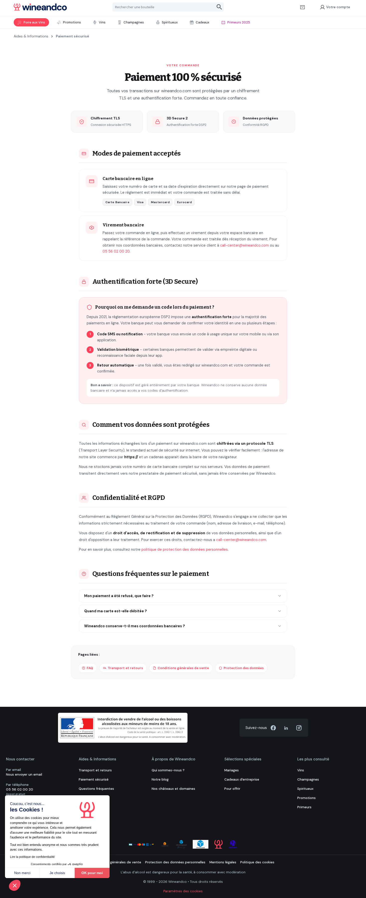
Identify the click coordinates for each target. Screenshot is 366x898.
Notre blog (160, 779)
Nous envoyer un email (24, 774)
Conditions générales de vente (183, 668)
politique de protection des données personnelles (184, 549)
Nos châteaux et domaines (173, 789)
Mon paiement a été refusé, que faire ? (119, 596)
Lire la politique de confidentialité (32, 857)
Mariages (231, 770)
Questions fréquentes (96, 789)
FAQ (90, 668)
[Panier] (302, 7)
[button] (15, 885)
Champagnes (308, 779)
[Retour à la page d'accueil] (40, 6)
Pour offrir (232, 789)
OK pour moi (92, 873)
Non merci (22, 873)
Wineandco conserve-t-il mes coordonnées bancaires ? (134, 626)
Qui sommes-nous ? (168, 770)
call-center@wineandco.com (244, 245)
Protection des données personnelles (175, 862)
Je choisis (57, 873)
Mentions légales (222, 862)
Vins (300, 770)
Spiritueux (305, 789)
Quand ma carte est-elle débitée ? (115, 611)
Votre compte (338, 7)
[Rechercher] (219, 6)
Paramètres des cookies (183, 891)
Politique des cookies (257, 862)
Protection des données (244, 668)
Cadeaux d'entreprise (241, 779)
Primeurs (304, 807)
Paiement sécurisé (94, 779)
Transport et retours (125, 668)
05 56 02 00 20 (116, 251)
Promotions (306, 798)
